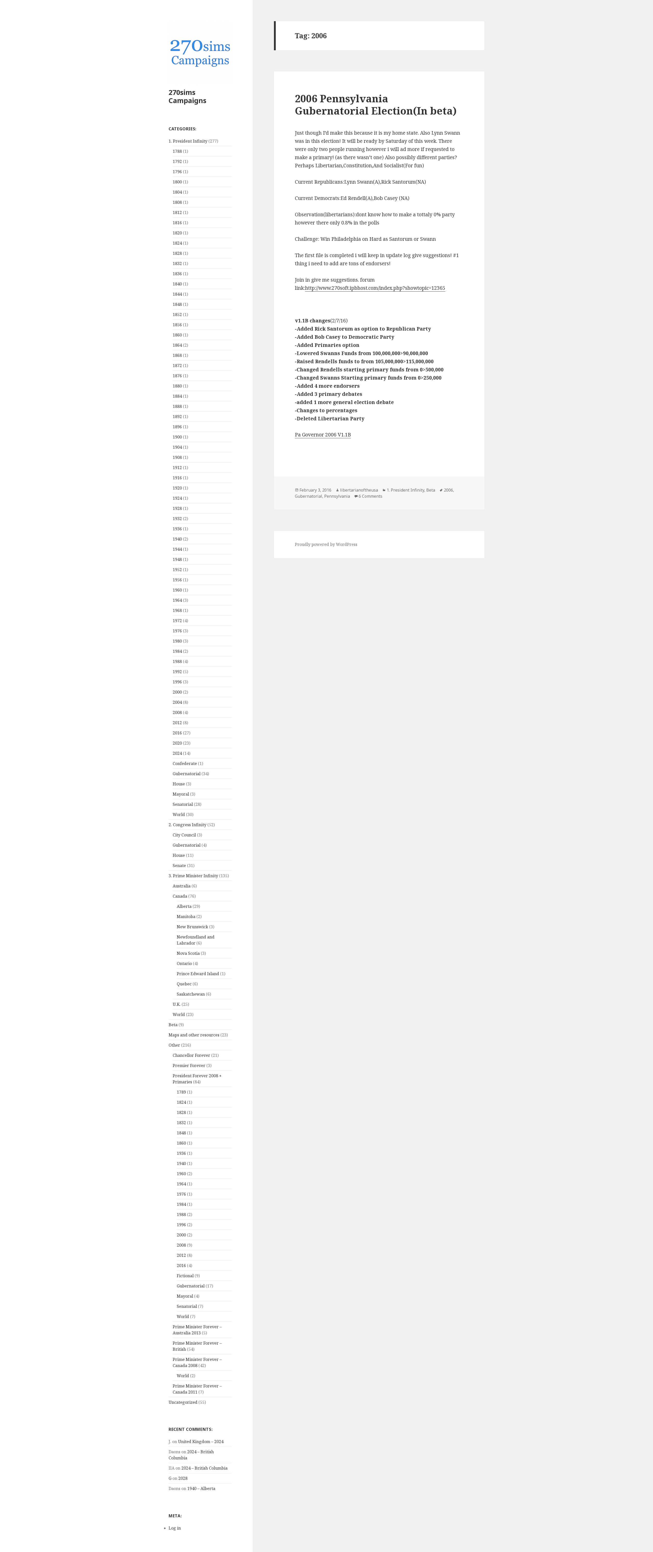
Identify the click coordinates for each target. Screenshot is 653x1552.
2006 (448, 490)
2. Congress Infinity (187, 825)
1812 (177, 212)
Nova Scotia (188, 953)
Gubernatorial (186, 774)
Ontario (184, 963)
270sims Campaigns (187, 96)
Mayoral (181, 794)
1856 (177, 325)
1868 (177, 355)
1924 (177, 498)
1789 (181, 1092)
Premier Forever (189, 1065)
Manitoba (186, 916)
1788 (177, 151)
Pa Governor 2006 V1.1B (323, 434)
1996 (177, 682)
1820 (177, 233)
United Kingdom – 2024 (200, 1441)
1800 (177, 182)
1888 (177, 406)
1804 (177, 192)
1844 (177, 294)
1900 (177, 437)
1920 (177, 488)
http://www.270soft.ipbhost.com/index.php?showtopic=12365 (375, 288)
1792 (177, 161)
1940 (177, 539)
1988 (177, 661)
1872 (177, 365)
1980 (177, 641)
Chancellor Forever (191, 1055)
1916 (177, 478)
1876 (177, 376)
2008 (177, 712)
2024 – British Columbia (204, 1468)
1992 (177, 671)
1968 (177, 610)
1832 (177, 263)
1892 (177, 416)
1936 (177, 529)
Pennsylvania (337, 496)
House (179, 784)
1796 (177, 171)
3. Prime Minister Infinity (193, 876)
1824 (177, 243)
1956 (177, 580)
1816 (177, 223)
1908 (177, 457)
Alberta (184, 906)
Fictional (185, 1276)
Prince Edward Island (198, 974)
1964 (177, 600)
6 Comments (370, 496)
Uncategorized (183, 1402)
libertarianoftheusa (359, 490)
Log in (175, 1528)
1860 (177, 335)
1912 (177, 467)
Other (174, 1045)
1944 (177, 549)
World (179, 814)
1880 (177, 386)
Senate (179, 865)
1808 (177, 202)
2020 (177, 743)
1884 (177, 396)
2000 (177, 692)
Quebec (184, 984)
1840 (177, 284)
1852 (177, 314)
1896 (177, 427)
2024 (177, 753)
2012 (177, 722)
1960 (177, 590)
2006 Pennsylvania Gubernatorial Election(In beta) (376, 104)
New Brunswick (192, 927)
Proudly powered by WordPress (326, 544)
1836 (177, 274)
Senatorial (183, 804)
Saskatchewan (191, 994)
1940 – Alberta (201, 1488)
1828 (177, 253)
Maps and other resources (194, 1035)
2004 (177, 702)
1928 (177, 508)
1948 (177, 559)
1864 (177, 345)
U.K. (177, 1004)
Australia (182, 886)
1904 (177, 447)
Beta (173, 1025)
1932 (177, 518)
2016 (177, 733)
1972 (177, 620)
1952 (177, 569)
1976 (177, 631)
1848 (177, 304)
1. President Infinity (188, 141)
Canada (180, 896)
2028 (182, 1478)
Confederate (185, 763)
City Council (184, 835)
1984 (177, 651)
